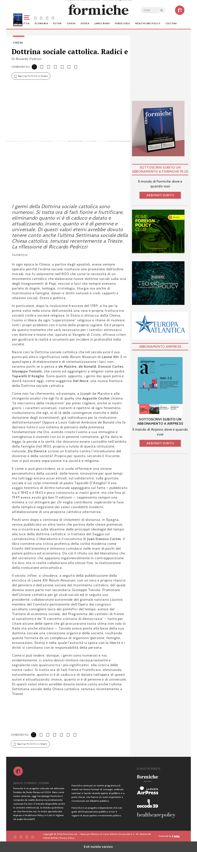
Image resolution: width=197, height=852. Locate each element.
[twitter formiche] (21, 837)
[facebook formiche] (15, 837)
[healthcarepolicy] (158, 815)
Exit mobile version (98, 847)
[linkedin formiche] (33, 837)
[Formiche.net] (179, 10)
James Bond (102, 23)
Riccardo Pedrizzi (29, 59)
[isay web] (176, 836)
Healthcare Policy (148, 23)
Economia (41, 23)
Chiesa (71, 23)
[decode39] (158, 803)
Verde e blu (122, 23)
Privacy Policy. (67, 837)
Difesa (85, 23)
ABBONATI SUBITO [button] (160, 195)
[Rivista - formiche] (158, 778)
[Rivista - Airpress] (158, 790)
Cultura (171, 23)
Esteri (57, 23)
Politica (24, 23)
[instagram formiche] (27, 837)
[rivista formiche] (160, 387)
